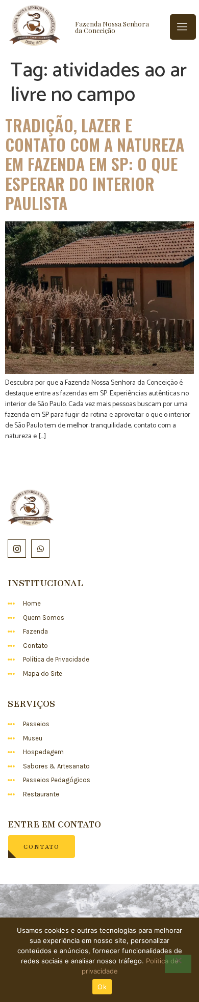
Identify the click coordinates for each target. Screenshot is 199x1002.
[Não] (178, 964)
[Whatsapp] (40, 548)
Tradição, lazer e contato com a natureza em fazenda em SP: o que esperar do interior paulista (94, 164)
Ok (102, 987)
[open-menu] (183, 27)
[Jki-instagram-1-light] (17, 548)
